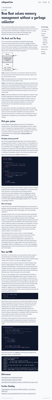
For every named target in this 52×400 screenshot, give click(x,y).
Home (39, 2)
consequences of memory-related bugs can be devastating (17, 197)
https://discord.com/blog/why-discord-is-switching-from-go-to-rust (20, 382)
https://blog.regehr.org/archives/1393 (11, 380)
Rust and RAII (44, 47)
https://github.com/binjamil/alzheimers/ (12, 377)
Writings (45, 2)
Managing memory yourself (45, 39)
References (44, 49)
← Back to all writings (6, 7)
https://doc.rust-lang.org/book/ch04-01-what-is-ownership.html (19, 393)
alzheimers (28, 193)
